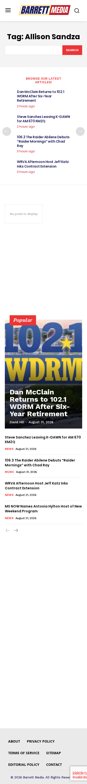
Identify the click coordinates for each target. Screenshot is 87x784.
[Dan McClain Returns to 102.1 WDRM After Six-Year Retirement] (43, 374)
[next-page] (80, 131)
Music (9, 472)
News (9, 449)
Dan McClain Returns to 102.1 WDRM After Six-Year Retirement (40, 96)
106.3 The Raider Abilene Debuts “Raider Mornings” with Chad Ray (43, 141)
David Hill (17, 422)
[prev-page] (6, 131)
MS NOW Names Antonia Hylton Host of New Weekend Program (43, 509)
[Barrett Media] (45, 10)
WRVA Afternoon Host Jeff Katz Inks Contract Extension (43, 164)
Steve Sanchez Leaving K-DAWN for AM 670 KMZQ (43, 118)
